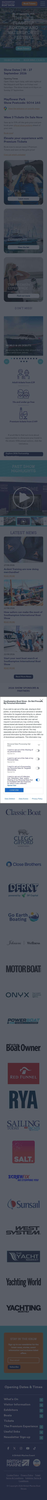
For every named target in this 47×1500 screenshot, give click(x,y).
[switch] (38, 750)
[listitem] (23, 744)
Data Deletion (10, 799)
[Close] (42, 701)
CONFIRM (14, 790)
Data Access (23, 799)
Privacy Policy (37, 799)
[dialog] (23, 750)
